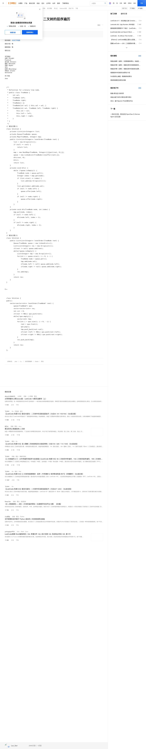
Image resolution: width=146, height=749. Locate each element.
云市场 (48, 3)
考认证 (56, 8)
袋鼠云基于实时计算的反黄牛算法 (120, 97)
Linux (26, 531)
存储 (25, 396)
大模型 (20, 3)
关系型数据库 (28, 361)
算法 (42, 361)
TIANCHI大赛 (63, 8)
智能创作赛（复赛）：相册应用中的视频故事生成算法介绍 (125, 65)
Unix (18, 531)
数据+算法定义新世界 (117, 93)
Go (12, 411)
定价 (43, 3)
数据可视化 (23, 456)
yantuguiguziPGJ (10, 531)
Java (16, 361)
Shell (22, 531)
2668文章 (32, 746)
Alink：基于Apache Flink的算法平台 (121, 101)
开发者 (17, 411)
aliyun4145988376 (10, 396)
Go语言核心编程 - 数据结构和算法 (121, 76)
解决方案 (32, 3)
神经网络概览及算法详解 (118, 80)
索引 (21, 411)
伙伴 (53, 3)
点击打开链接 (16, 40)
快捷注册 (13, 32)
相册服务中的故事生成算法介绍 (120, 72)
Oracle (36, 361)
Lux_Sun (14, 746)
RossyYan (8, 501)
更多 (139, 56)
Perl (20, 471)
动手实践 (42, 8)
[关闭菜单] (3, 3)
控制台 (129, 3)
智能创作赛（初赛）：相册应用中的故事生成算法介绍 (125, 69)
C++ (21, 361)
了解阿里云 (65, 3)
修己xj (6, 426)
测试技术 (23, 501)
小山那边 (7, 516)
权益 (38, 3)
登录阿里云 (29, 32)
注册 (134, 3)
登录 (142, 3)
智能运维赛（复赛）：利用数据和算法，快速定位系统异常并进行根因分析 (125, 61)
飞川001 (7, 411)
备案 (125, 3)
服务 (58, 3)
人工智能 (30, 396)
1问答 (40, 746)
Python (22, 516)
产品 (25, 3)
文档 (121, 3)
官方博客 (49, 8)
